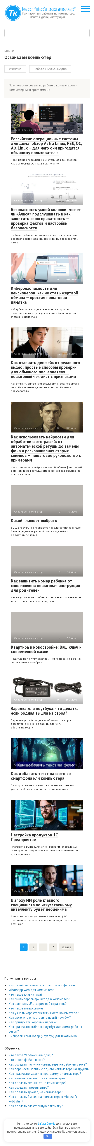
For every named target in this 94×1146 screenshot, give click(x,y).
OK (48, 1136)
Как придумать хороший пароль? (33, 1022)
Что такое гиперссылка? (26, 1008)
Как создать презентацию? (29, 1087)
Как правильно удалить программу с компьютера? (45, 1073)
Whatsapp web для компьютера (31, 990)
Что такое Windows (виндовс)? (31, 1055)
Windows (15, 69)
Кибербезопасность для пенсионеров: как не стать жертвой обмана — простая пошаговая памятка (44, 295)
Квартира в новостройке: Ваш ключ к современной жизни (46, 649)
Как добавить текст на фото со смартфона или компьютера (41, 776)
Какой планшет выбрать (34, 520)
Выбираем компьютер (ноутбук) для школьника (43, 1036)
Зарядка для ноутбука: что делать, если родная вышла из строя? (44, 711)
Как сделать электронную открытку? (36, 1106)
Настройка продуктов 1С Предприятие (34, 837)
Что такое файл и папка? (27, 1060)
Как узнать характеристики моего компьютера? (44, 1013)
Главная (9, 50)
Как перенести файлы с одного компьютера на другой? (49, 1069)
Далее (66, 947)
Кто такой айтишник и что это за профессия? (42, 985)
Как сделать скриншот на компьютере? (37, 1083)
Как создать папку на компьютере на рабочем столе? (48, 1064)
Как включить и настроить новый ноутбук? (40, 1017)
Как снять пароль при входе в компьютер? (39, 999)
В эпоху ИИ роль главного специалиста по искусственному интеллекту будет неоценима (41, 905)
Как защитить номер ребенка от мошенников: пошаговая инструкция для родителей (45, 585)
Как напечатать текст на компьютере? (37, 1078)
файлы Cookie (46, 1124)
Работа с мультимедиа (50, 69)
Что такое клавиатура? (25, 994)
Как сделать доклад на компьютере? (36, 1092)
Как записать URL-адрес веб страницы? (38, 1004)
